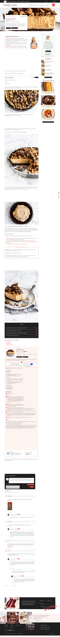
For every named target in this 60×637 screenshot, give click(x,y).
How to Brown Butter (48, 119)
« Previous (6, 585)
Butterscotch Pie (9, 342)
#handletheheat (12, 454)
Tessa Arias (21, 351)
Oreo (7, 240)
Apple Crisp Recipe (48, 69)
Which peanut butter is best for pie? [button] (12, 335)
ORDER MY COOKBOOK (25, 1)
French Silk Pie (8, 341)
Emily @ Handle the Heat (19, 569)
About (6, 627)
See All (33, 77)
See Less (36, 77)
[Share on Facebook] (27, 454)
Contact (11, 627)
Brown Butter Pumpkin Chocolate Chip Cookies (49, 73)
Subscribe (43, 606)
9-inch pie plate (13, 400)
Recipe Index (9, 16)
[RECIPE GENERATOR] (59, 192)
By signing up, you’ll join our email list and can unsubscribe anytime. (28, 366)
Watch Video (24, 16)
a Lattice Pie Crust (24, 243)
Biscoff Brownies (48, 65)
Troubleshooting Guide (46, 627)
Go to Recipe (47, 62)
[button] (21, 328)
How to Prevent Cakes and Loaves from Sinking (48, 93)
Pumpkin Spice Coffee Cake (50, 61)
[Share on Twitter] (28, 454)
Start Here (30, 5)
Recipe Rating (8, 484)
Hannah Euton (15, 515)
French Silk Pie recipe (30, 240)
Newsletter (18, 625)
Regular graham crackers (10, 241)
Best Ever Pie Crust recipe (15, 243)
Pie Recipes (13, 16)
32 (12, 585)
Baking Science (42, 5)
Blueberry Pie (8, 343)
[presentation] (43, 62)
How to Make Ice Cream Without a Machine (48, 106)
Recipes (11, 625)
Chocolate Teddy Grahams (10, 238)
